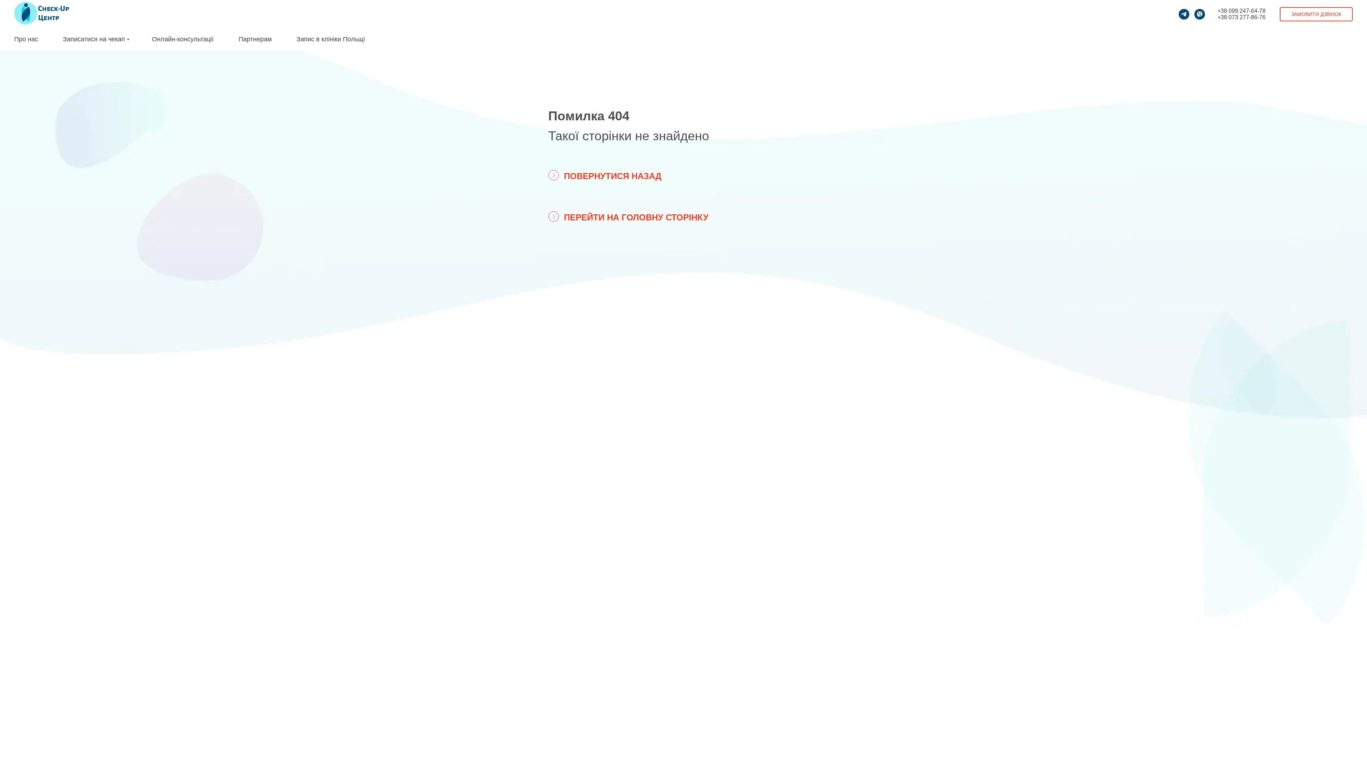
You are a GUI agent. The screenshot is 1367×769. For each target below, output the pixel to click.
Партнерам (255, 39)
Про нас (26, 39)
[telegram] (1184, 14)
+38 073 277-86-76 (1241, 17)
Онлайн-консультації (183, 39)
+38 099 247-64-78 (1241, 11)
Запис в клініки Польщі (331, 39)
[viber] (1199, 14)
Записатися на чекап (94, 39)
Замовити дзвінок (1316, 14)
